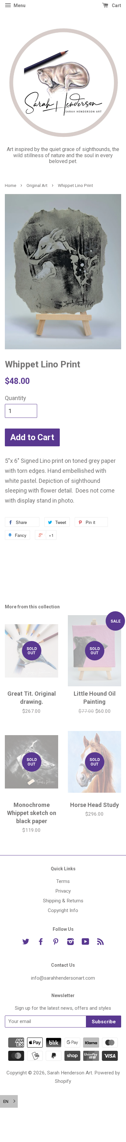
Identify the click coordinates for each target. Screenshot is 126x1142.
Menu (19, 5)
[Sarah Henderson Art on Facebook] (40, 943)
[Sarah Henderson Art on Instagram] (70, 943)
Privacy (63, 891)
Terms (63, 881)
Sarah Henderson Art (69, 1073)
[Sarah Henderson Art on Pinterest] (55, 943)
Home (10, 185)
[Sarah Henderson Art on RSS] (100, 943)
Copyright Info (63, 910)
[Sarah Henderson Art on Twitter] (25, 943)
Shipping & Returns (63, 901)
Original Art (36, 185)
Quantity (15, 398)
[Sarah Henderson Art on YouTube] (85, 943)
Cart (116, 5)
